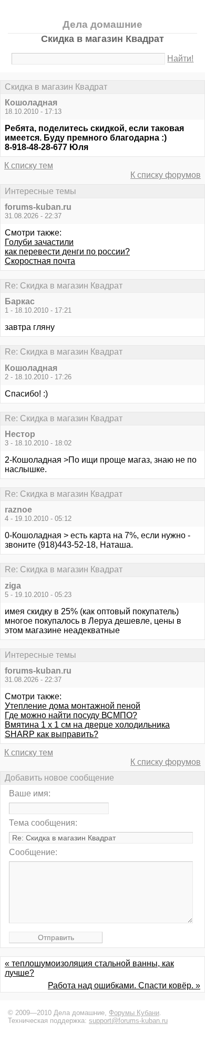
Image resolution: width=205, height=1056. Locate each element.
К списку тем (28, 165)
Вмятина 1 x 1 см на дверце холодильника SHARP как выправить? (87, 729)
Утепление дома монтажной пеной (72, 705)
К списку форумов (165, 174)
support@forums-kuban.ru (128, 1021)
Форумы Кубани (134, 1013)
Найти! (180, 58)
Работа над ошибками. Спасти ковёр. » (124, 985)
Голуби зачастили (39, 242)
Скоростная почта (40, 261)
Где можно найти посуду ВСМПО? (71, 715)
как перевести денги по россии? (67, 251)
